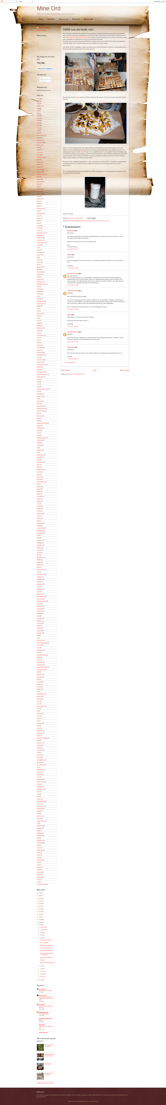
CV (38, 247)
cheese (38, 230)
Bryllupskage (40, 208)
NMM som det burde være (46, 945)
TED (38, 796)
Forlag (38, 330)
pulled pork (39, 677)
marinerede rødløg (82, 37)
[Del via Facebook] (93, 218)
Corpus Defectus (41, 242)
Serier (38, 716)
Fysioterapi (39, 347)
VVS (38, 865)
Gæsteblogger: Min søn (45, 940)
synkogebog (40, 787)
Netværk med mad (97, 221)
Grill (38, 384)
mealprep (39, 562)
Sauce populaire (41, 706)
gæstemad (39, 394)
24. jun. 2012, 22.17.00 (72, 285)
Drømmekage (40, 272)
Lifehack (39, 518)
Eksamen (39, 279)
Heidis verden (42, 995)
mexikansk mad (88, 221)
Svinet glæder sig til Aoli (46, 948)
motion (38, 591)
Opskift (39, 625)
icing (38, 433)
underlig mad (40, 840)
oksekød (39, 613)
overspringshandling (42, 643)
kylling (38, 489)
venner (38, 852)
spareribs (39, 757)
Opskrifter (51, 19)
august (42, 932)
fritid (38, 340)
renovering (39, 682)
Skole (38, 726)
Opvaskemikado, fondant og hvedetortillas (46, 953)
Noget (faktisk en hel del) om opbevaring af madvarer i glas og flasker (46, 998)
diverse (38, 262)
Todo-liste (39, 816)
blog (38, 186)
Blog (41, 19)
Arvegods (42, 960)
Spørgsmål (39, 774)
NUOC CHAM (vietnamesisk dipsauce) (46, 1006)
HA (38, 399)
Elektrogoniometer (41, 284)
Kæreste (39, 491)
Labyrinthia (40, 496)
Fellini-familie (40, 303)
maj (41, 966)
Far (38, 296)
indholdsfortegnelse (41, 438)
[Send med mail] (88, 218)
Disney (38, 259)
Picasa (38, 660)
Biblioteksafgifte (41, 174)
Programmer (40, 665)
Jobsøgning (39, 450)
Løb (38, 535)
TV (38, 823)
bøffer (38, 220)
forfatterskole (40, 328)
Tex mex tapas (106, 221)
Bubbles (41, 1020)
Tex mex (39, 804)
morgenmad (40, 584)
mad (38, 538)
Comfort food (40, 238)
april (41, 968)
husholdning (40, 428)
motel (38, 586)
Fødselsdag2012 (41, 355)
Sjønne (69, 254)
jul (37, 452)
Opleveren (39, 623)
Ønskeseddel (40, 877)
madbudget (39, 543)
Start (95, 370)
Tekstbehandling (41, 801)
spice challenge (41, 765)
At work (39, 155)
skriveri (39, 728)
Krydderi (39, 486)
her (87, 161)
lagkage (39, 499)
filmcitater (39, 313)
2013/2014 (39, 106)
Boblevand (39, 194)
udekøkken (39, 828)
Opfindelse (39, 621)
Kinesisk (39, 477)
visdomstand (40, 860)
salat (38, 701)
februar (42, 974)
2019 (38, 120)
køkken (38, 494)
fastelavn (39, 299)
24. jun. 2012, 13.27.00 (72, 249)
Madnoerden (70, 230)
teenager (39, 799)
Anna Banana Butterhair (45, 1018)
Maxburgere (40, 557)
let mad (39, 511)
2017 (38, 116)
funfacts (39, 345)
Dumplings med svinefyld (49, 1074)
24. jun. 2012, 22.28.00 (72, 309)
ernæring (39, 289)
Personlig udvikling (41, 655)
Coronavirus (40, 240)
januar (42, 976)
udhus (38, 838)
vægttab (39, 867)
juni (41, 937)
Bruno (38, 206)
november (42, 927)
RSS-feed (39, 699)
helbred (39, 403)
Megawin (39, 564)
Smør (38, 740)
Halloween (39, 401)
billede (38, 179)
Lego (38, 503)
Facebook (39, 291)
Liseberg (39, 525)
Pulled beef (39, 674)
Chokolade (39, 235)
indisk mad (39, 440)
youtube (39, 869)
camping (39, 225)
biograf (38, 184)
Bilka (38, 177)
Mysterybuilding (41, 596)
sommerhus (39, 750)
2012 (69, 221)
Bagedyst (39, 167)
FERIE (38, 306)
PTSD (38, 672)
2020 (38, 123)
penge (38, 652)
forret (38, 333)
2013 (38, 103)
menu (38, 572)
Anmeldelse (40, 142)
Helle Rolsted (40, 406)
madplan (39, 547)
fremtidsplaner (40, 335)
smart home (40, 733)
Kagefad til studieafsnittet (46, 950)
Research (39, 684)
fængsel (39, 350)
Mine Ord (49, 8)
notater (38, 604)
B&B (38, 159)
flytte (38, 320)
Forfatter (39, 325)
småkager (39, 745)
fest (38, 308)
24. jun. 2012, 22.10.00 (72, 268)
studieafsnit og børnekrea (46, 957)
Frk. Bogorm (42, 989)
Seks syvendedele (44, 942)
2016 (38, 113)
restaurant (39, 686)
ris (37, 691)
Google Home (40, 377)
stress (38, 777)
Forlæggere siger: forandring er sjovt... (46, 1026)
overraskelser (40, 640)
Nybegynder (40, 606)
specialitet (39, 762)
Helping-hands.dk (80, 221)
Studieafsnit (40, 779)
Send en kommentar (70, 362)
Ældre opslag (124, 370)
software (39, 747)
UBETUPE (39, 826)
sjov (38, 721)
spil (38, 767)
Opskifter (39, 628)
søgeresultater (40, 789)
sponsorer (39, 772)
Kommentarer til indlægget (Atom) (75, 374)
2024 (38, 130)
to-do (38, 813)
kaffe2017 (39, 457)
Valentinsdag (40, 843)
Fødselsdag (39, 352)
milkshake (39, 577)
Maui (38, 555)
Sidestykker (42, 1025)
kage (38, 460)
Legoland (39, 506)
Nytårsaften (40, 611)
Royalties (39, 696)
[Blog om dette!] (89, 218)
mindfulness (40, 579)
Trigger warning (41, 821)
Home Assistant (41, 411)
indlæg (82, 152)
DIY (38, 264)
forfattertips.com (43, 1032)
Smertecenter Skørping (42, 738)
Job (38, 447)
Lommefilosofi (40, 528)
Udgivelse (39, 835)
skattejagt (39, 723)
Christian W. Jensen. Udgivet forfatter (50, 1054)
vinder (38, 857)
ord (37, 635)
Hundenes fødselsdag (42, 423)
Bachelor (39, 162)
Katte (38, 474)
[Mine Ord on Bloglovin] (45, 69)
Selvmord (39, 713)
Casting (39, 228)
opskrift (39, 630)
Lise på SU (42, 1004)
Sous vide (39, 755)
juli (41, 935)
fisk (38, 318)
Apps (38, 147)
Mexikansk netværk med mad (47, 962)
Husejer (39, 425)
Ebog (38, 277)
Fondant (39, 323)
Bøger (38, 223)
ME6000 (39, 560)
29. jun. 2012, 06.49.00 (72, 359)
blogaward (39, 189)
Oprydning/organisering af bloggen (45, 1083)
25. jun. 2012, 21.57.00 (72, 342)
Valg (38, 845)
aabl (38, 882)
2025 (38, 133)
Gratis (38, 379)
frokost (38, 342)
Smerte (38, 735)
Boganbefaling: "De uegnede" (45, 990)
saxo (38, 708)
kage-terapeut (40, 462)
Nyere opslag (65, 370)
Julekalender (40, 455)
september (43, 930)
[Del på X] (91, 218)
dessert (38, 250)
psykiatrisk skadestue (42, 667)
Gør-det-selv (40, 396)
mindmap (39, 582)
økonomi (39, 874)
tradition (39, 818)
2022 (38, 128)
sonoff (38, 752)
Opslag (41, 78)
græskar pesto (72, 37)
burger (38, 216)
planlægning (40, 662)
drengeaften (40, 267)
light (38, 521)
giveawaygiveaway (41, 364)
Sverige (39, 784)
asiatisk (39, 152)
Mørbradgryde (48, 1064)
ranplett (86, 1101)
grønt (38, 391)
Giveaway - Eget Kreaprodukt (49, 1045)
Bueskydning (40, 213)
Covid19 (39, 245)
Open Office (40, 618)
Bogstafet (39, 198)
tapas (38, 791)
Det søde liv (40, 252)
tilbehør (39, 811)
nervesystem (40, 599)
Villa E (39, 855)
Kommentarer (42, 81)
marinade (39, 550)
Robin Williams (41, 694)
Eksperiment (40, 281)
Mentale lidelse (41, 569)
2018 (38, 118)
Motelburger (40, 589)
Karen (38, 467)
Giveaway (39, 362)
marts (41, 971)
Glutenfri (39, 367)
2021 (38, 125)
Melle (38, 567)
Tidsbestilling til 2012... (44, 1013)
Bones (38, 201)
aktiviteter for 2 (40, 135)
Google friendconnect (42, 374)
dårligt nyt (39, 274)
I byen (38, 430)
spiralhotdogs (40, 769)
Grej (38, 381)
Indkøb (38, 442)
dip (37, 257)
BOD (38, 196)
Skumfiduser (40, 730)
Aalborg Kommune (41, 884)
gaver (38, 357)
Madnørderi (40, 545)
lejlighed (39, 508)
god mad (39, 369)
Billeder (73, 221)
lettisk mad (39, 513)
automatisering (40, 157)
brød (38, 211)
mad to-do (39, 540)
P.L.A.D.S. (39, 645)
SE (37, 711)
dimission (39, 255)
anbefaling (39, 140)
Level (38, 516)
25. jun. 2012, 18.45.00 (72, 326)
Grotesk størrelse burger (43, 389)
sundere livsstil (40, 782)
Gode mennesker (41, 372)
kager (38, 464)
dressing (39, 269)
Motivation (39, 594)
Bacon (38, 164)
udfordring (39, 833)
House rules (40, 416)
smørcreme (39, 743)
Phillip (38, 657)
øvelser (38, 879)
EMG (38, 286)
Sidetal (38, 718)
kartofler (39, 472)
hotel (38, 413)
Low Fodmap (40, 533)
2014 (38, 108)
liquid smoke (40, 523)
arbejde (39, 150)
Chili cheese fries (41, 233)
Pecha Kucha (40, 650)
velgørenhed (40, 850)
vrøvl (38, 862)
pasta (38, 647)
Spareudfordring (41, 760)
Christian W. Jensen (72, 273)
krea (38, 484)
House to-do (63, 19)
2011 (38, 98)
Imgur (38, 435)
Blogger (39, 191)
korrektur (39, 479)
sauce (38, 704)
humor (38, 421)
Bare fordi (39, 169)
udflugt (38, 830)
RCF (38, 679)
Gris (38, 386)
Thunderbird (40, 808)
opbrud (38, 616)
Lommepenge (40, 530)
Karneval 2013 (40, 469)
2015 (38, 111)
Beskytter (76, 19)
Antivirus (39, 145)
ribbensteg (39, 689)
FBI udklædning (41, 301)
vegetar (39, 847)
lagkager (39, 501)
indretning (39, 445)
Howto (38, 418)
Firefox (38, 316)
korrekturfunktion (41, 482)
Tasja (38, 794)
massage (39, 552)
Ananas (39, 137)
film (38, 311)
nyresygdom (40, 608)
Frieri (38, 338)
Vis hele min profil (41, 30)
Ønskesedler (88, 19)
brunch (38, 203)
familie (39, 294)
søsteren (77, 97)
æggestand (39, 872)
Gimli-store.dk (40, 360)
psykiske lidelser (41, 669)
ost (37, 638)
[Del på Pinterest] (95, 218)
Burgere (39, 218)
